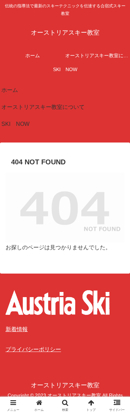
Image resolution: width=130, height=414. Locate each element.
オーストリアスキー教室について (43, 107)
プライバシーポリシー (33, 349)
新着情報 (17, 329)
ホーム (9, 90)
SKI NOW (15, 124)
